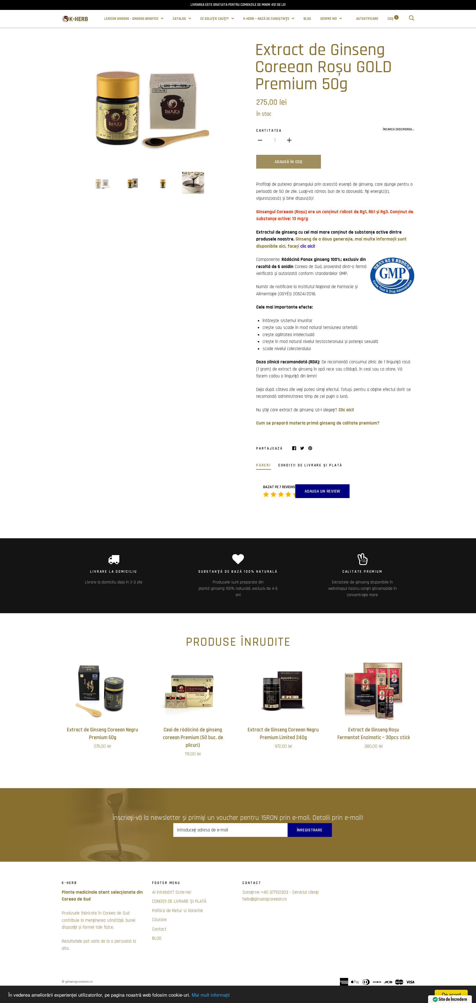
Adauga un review (322, 491)
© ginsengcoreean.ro (77, 982)
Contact (159, 929)
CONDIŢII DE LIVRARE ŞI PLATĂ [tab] (310, 465)
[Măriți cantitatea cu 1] (289, 140)
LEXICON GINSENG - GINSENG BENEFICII (131, 18)
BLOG (307, 18)
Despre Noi (329, 18)
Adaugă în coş (288, 161)
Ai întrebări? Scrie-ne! (171, 892)
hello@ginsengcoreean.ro (264, 899)
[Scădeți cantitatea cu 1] (260, 140)
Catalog (180, 18)
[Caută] (411, 19)
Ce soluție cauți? (215, 18)
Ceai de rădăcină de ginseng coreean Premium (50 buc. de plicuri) (193, 737)
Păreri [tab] (263, 465)
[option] (148, 103)
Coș (392, 19)
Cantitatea (269, 130)
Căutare (159, 920)
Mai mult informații (211, 994)
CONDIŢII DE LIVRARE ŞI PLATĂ (179, 901)
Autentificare (367, 19)
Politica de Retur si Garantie (177, 911)
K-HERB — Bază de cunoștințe (266, 18)
